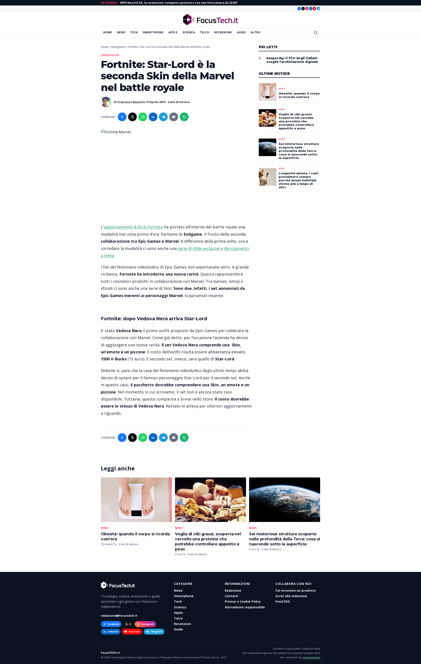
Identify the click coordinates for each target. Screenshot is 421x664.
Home (107, 32)
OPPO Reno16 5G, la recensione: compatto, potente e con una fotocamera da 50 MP (178, 2)
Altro (256, 32)
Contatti (231, 596)
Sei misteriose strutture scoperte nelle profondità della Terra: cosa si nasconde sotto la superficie (284, 539)
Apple (173, 32)
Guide (241, 32)
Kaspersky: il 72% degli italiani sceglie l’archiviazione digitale (292, 60)
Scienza (188, 32)
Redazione (233, 590)
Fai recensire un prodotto (295, 590)
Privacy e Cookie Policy (243, 601)
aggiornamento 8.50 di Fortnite (133, 227)
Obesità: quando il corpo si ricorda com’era (299, 95)
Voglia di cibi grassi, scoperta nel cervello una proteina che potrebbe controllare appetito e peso (208, 541)
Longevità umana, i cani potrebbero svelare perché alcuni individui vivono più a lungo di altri (298, 180)
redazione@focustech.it (119, 616)
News (121, 32)
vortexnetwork (311, 657)
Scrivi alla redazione (291, 596)
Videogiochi (118, 47)
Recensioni (223, 32)
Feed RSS (282, 601)
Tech (134, 32)
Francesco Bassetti (131, 102)
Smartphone (153, 32)
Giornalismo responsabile (245, 607)
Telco (204, 32)
